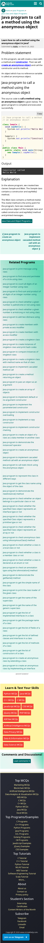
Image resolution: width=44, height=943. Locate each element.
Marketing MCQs (22, 785)
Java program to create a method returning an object (18, 376)
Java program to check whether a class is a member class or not (21, 554)
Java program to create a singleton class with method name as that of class (21, 361)
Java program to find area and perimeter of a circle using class (21, 278)
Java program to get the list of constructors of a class (16, 652)
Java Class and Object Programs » (17, 221)
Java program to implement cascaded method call (20, 368)
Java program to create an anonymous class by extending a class (20, 659)
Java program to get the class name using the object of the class (22, 485)
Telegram (22, 918)
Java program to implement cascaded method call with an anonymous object (21, 459)
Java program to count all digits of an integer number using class (20, 285)
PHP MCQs (25, 712)
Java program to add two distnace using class (21, 318)
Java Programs (19, 10)
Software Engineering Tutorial (22, 873)
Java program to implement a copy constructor (19, 421)
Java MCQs (25, 693)
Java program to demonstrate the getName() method (18, 576)
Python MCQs (10, 693)
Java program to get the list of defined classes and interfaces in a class (20, 637)
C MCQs (20, 700)
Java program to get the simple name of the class (21, 584)
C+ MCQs (22, 803)
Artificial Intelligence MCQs (17, 725)
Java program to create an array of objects (19, 391)
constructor (22, 62)
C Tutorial (22, 858)
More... (22, 879)
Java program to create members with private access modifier (20, 326)
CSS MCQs (27, 706)
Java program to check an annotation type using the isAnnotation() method (20, 569)
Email (21, 927)
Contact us (22, 891)
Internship (22, 903)
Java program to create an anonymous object (11, 237)
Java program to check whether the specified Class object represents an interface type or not (19, 509)
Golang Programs (22, 837)
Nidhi (15, 46)
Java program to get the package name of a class (21, 622)
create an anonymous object (16, 65)
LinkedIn (22, 924)
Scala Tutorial (22, 876)
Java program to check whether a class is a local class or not (21, 546)
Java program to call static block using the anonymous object (20, 466)
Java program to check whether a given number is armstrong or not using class (21, 311)
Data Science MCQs (13, 744)
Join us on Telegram (14, 937)
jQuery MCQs (10, 712)
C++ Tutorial (22, 861)
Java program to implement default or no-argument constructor (20, 398)
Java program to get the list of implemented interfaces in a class (18, 614)
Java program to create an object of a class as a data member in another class (21, 436)
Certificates (22, 906)
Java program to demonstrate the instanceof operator (18, 444)
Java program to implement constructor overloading (21, 413)
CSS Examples (22, 849)
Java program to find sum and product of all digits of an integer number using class (22, 294)
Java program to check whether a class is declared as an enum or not (21, 561)
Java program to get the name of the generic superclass (20, 606)
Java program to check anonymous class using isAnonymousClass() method (21, 539)
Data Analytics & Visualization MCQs (22, 794)
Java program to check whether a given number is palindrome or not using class (21, 303)
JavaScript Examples (22, 843)
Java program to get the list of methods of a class (21, 644)
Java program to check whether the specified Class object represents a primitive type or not (19, 519)
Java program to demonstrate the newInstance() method (18, 492)
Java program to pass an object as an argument (20, 383)
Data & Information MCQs (16, 738)
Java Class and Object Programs (14, 14)
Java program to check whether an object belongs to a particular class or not (22, 500)
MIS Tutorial (22, 870)
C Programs (22, 821)
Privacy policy (22, 894)
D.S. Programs (22, 834)
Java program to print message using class (20, 270)
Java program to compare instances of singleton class (20, 353)
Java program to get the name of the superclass (20, 599)
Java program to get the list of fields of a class (21, 629)
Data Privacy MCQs (13, 732)
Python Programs (22, 827)
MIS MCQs (22, 797)
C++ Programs (22, 824)
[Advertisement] (21, 33)
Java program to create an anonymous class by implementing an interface (20, 667)
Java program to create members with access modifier (20, 333)
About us (22, 888)
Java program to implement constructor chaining (21, 428)
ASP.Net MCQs (11, 719)
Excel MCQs (22, 813)
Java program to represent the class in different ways (20, 477)
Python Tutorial (22, 864)
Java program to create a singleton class (21, 339)
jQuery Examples (22, 846)
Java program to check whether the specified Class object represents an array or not (19, 530)
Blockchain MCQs (22, 788)
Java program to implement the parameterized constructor (17, 406)
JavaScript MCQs (12, 706)
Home (8, 10)
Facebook (21, 921)
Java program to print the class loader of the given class (21, 591)
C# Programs (22, 840)
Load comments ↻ (22, 761)
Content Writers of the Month (22, 909)
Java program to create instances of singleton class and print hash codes (20, 345)
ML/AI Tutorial (22, 867)
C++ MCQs (9, 700)
